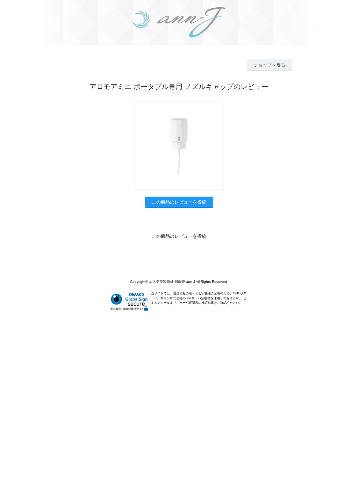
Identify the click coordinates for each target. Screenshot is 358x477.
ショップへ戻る (269, 65)
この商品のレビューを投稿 (179, 202)
